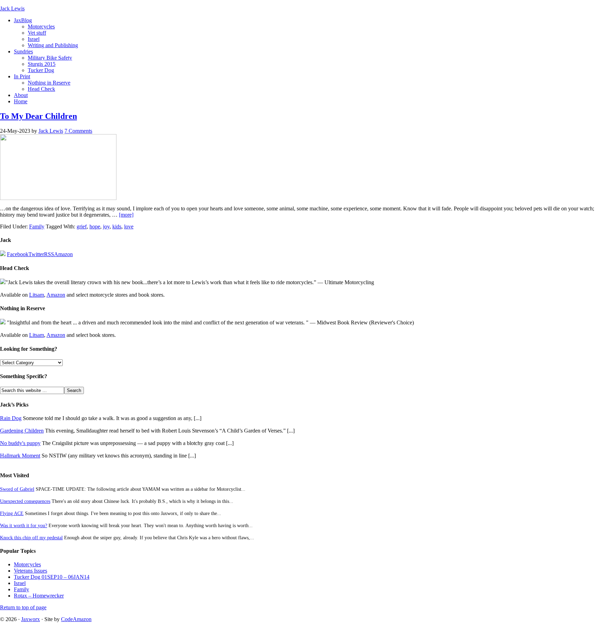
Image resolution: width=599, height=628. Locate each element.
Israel (34, 39)
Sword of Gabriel (17, 489)
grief (82, 226)
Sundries (23, 51)
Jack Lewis (12, 8)
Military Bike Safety (50, 58)
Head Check (41, 89)
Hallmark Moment (20, 456)
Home (20, 101)
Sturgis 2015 (41, 64)
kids (116, 226)
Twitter (36, 254)
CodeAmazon (76, 619)
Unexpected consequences (25, 501)
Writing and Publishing (53, 45)
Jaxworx (30, 619)
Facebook (17, 254)
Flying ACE (12, 513)
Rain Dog (10, 418)
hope (94, 226)
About (21, 95)
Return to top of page (23, 607)
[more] (126, 215)
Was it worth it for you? (23, 525)
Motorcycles (41, 26)
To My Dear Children (38, 116)
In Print (22, 76)
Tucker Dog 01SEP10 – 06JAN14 (51, 577)
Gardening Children (22, 431)
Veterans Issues (30, 571)
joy (106, 226)
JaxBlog (23, 20)
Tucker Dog (41, 70)
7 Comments (78, 131)
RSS (49, 254)
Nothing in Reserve (49, 83)
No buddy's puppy (20, 443)
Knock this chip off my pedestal (31, 537)
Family (36, 226)
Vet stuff (37, 33)
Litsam (36, 295)
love (128, 226)
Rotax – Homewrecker (39, 596)
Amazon (63, 254)
